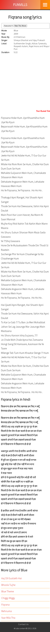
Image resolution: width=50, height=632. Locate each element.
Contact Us (23, 624)
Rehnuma (6, 611)
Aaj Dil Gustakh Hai (11, 578)
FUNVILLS (20, 4)
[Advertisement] (25, 82)
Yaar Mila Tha (8, 617)
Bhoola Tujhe (8, 585)
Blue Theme (7, 591)
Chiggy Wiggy (8, 598)
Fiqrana (5, 604)
